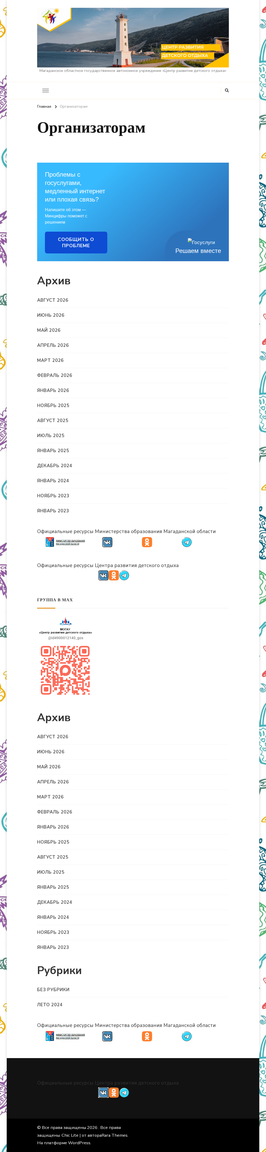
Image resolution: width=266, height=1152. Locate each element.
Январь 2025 (53, 451)
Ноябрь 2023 (53, 496)
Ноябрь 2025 (53, 406)
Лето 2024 (50, 1005)
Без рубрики (53, 990)
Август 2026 (52, 300)
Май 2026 (49, 330)
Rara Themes (115, 1135)
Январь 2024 (53, 481)
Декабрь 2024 (54, 466)
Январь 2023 (53, 511)
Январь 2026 (53, 391)
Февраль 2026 (54, 375)
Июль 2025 (50, 436)
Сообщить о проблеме (76, 242)
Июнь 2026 (50, 315)
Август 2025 (52, 421)
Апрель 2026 (53, 345)
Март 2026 (50, 360)
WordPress (79, 1143)
